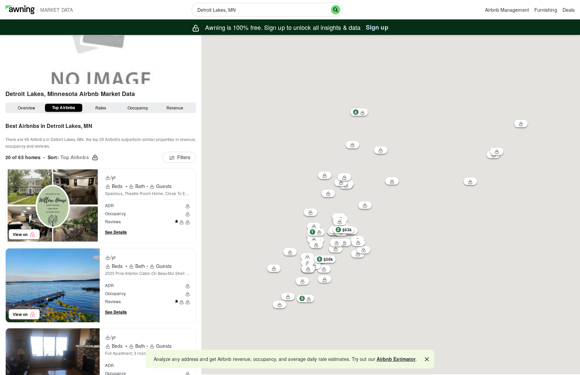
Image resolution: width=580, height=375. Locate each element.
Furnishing (545, 9)
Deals (569, 9)
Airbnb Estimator (396, 359)
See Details (116, 232)
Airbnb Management (507, 9)
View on (21, 234)
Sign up (377, 27)
